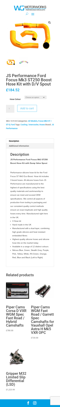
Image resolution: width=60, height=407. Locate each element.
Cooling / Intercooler (30, 124)
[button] (49, 22)
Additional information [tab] (19, 146)
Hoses (42, 124)
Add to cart (27, 108)
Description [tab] (14, 141)
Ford (13, 124)
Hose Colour (15, 99)
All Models (32, 121)
